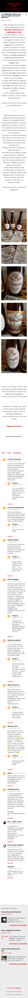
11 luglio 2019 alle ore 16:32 (18, 773)
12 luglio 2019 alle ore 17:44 (14, 847)
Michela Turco (12, 726)
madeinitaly (17, 453)
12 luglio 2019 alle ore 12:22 (14, 823)
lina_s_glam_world (14, 822)
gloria (9, 773)
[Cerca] (26, 4)
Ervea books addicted (15, 845)
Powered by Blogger (14, 988)
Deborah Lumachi (14, 640)
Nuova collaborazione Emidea (11, 930)
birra (3, 453)
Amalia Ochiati (12, 540)
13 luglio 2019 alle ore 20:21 (14, 868)
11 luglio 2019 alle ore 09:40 (14, 461)
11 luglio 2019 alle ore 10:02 (14, 509)
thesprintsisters (13, 789)
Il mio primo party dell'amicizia (11, 912)
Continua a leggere (18, 925)
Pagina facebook (14, 426)
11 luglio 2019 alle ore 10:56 (14, 581)
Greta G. (15, 483)
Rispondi (10, 504)
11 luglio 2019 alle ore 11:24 (14, 642)
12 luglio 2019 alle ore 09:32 (14, 791)
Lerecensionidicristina (15, 507)
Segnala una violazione (14, 994)
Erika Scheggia (13, 579)
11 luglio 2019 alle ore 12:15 (14, 687)
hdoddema (19, 991)
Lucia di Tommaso (14, 459)
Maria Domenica (13, 685)
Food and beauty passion (14, 5)
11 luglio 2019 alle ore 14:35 (14, 728)
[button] (26, 14)
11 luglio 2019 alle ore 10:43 (14, 541)
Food (9, 453)
